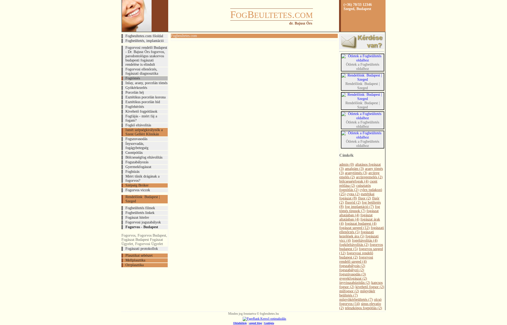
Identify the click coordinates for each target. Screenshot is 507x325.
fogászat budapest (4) (361, 224)
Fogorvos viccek (137, 190)
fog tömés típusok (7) (359, 209)
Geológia (269, 323)
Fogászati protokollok (141, 249)
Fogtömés (132, 78)
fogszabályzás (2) (352, 266)
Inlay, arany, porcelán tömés (146, 83)
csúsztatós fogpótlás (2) (355, 188)
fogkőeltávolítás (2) (354, 245)
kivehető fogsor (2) (369, 287)
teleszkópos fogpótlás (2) (363, 308)
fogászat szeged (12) (354, 228)
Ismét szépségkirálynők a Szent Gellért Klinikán (144, 132)
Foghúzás (132, 172)
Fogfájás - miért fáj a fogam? (141, 118)
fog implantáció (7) (359, 207)
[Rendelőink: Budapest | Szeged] (362, 80)
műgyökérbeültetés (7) (356, 300)
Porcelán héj (134, 92)
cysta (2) (353, 194)
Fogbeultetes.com (184, 36)
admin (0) (346, 164)
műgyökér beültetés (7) (357, 293)
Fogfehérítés (134, 107)
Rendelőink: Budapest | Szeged (142, 199)
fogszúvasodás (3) (352, 274)
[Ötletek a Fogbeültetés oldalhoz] (362, 60)
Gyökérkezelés (136, 88)
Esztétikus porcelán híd (142, 102)
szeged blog (255, 323)
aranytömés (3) (356, 173)
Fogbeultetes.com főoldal (144, 36)
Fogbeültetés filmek (140, 208)
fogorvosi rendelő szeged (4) (356, 259)
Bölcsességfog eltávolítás (143, 157)
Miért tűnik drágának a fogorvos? (142, 178)
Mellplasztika (135, 260)
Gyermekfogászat (138, 167)
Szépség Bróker (137, 185)
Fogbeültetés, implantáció (144, 41)
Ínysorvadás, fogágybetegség (136, 146)
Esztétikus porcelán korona (145, 97)
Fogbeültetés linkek (139, 213)
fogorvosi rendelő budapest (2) (356, 255)
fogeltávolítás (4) (365, 240)
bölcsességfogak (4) (354, 181)
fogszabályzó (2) (351, 270)
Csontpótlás (134, 153)
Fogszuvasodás (136, 139)
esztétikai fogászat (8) (356, 196)
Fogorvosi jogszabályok (143, 222)
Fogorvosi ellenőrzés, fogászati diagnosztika (141, 71)
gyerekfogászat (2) (353, 278)
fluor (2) (364, 198)
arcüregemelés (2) (369, 177)
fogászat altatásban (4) (359, 213)
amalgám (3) (354, 169)
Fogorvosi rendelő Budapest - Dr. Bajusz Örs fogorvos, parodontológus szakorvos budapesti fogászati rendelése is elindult (146, 56)
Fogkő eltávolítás (138, 125)
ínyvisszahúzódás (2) (354, 283)
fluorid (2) (353, 202)
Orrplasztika (134, 265)
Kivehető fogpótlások (141, 111)
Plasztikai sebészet (139, 255)
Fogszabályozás (136, 162)
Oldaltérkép (240, 323)
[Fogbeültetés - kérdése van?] (361, 48)
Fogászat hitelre (137, 217)
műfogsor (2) (349, 291)
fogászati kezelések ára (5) (356, 234)
